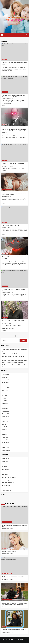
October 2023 (5, 447)
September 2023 (6, 450)
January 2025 (5, 408)
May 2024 (4, 429)
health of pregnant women (7, 189)
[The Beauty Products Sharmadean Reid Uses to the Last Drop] (14, 619)
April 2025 (4, 400)
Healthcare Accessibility (7, 482)
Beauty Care (4, 59)
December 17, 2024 (9, 292)
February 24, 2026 (9, 606)
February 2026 (5, 374)
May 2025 (4, 398)
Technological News (6, 490)
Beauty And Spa (5, 317)
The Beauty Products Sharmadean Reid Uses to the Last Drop (14, 365)
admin (4, 98)
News (3, 488)
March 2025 (5, 403)
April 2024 (4, 432)
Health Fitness (5, 469)
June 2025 (4, 395)
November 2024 (5, 413)
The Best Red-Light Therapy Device (11, 225)
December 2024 (5, 411)
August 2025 (5, 390)
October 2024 (5, 416)
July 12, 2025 (8, 196)
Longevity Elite (4, 498)
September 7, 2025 (9, 166)
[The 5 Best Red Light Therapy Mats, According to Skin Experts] (14, 52)
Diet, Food (4, 466)
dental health (5, 463)
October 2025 (5, 385)
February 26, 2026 (9, 528)
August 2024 (5, 421)
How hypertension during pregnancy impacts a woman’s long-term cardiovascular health (13, 357)
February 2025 (5, 406)
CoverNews (21, 639)
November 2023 (5, 445)
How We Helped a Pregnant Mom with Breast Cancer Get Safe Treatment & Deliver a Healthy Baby (14, 361)
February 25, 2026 (9, 579)
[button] (2, 34)
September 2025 (6, 387)
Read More (4, 72)
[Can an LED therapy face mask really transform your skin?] (14, 246)
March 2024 (5, 434)
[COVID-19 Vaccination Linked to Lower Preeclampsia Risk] (14, 515)
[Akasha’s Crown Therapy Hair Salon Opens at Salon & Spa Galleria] (14, 310)
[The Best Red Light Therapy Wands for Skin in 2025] (14, 153)
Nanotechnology (6, 485)
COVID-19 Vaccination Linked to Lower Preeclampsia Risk (14, 350)
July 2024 (4, 424)
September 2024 (6, 419)
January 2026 (5, 377)
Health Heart (5, 472)
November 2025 (5, 382)
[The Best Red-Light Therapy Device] (14, 215)
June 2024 (4, 426)
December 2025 (5, 379)
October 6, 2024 (9, 323)
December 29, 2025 (9, 98)
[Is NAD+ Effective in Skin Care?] (14, 541)
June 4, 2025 (8, 227)
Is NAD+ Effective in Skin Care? (9, 353)
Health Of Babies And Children (9, 477)
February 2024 (5, 437)
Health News (4, 124)
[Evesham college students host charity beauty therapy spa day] (14, 279)
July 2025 (4, 392)
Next (17, 335)
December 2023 (5, 442)
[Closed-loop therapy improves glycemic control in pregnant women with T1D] (14, 182)
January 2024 (5, 439)
